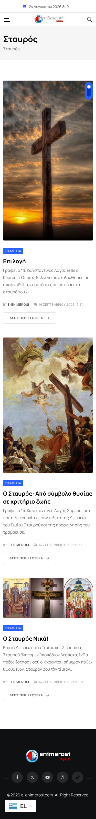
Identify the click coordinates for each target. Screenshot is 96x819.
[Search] (89, 19)
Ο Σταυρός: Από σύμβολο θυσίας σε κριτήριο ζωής (47, 497)
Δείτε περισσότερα (26, 318)
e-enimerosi (18, 304)
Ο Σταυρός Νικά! (25, 638)
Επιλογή (14, 261)
